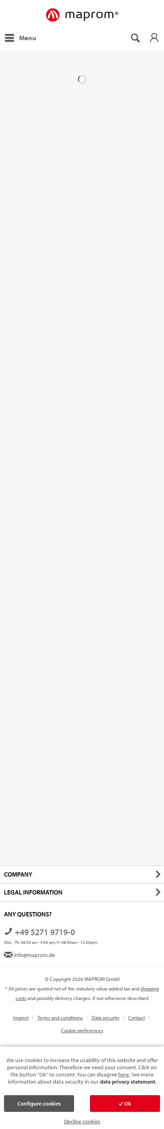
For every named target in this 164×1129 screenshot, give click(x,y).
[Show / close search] (135, 38)
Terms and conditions (60, 1017)
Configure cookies (39, 1103)
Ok (127, 1103)
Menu (27, 37)
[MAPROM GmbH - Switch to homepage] (82, 15)
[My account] (154, 38)
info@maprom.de (34, 955)
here (123, 1074)
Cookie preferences (82, 1030)
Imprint (21, 1017)
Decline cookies (82, 1121)
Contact (136, 1017)
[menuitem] (20, 38)
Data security (105, 1017)
